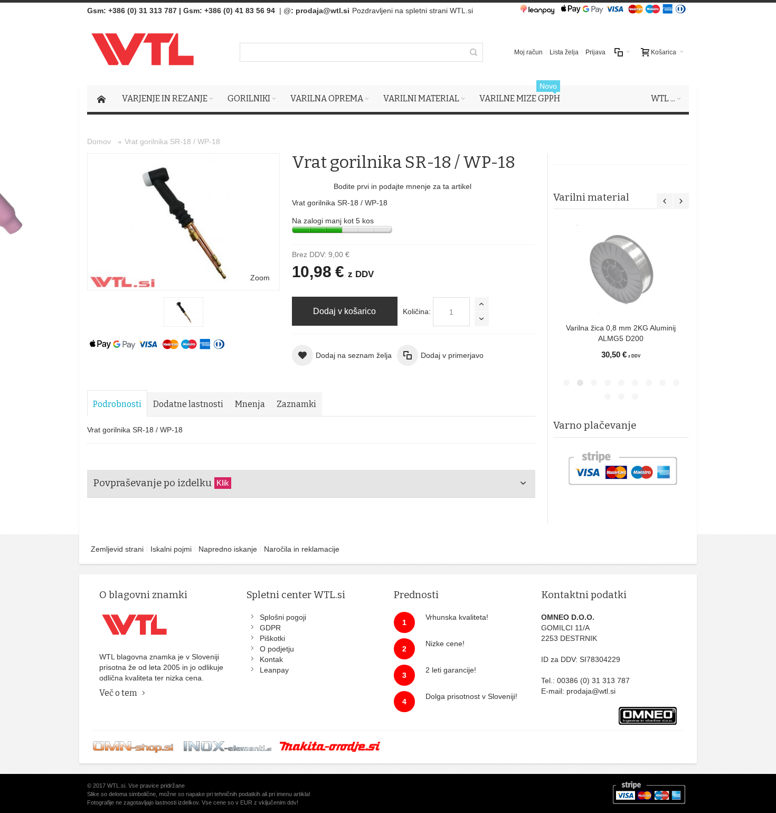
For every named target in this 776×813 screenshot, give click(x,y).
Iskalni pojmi (171, 549)
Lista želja (564, 52)
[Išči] (473, 52)
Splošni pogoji (283, 617)
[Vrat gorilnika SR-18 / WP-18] (183, 312)
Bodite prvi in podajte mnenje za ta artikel (402, 186)
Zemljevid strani (117, 549)
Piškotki (272, 638)
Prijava (595, 52)
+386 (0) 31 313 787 (142, 10)
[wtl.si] (146, 52)
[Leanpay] (537, 10)
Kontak (271, 659)
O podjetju (277, 649)
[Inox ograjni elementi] (227, 746)
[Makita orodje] (330, 746)
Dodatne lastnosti (188, 404)
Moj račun (528, 52)
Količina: (417, 311)
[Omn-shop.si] (133, 746)
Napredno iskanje (227, 549)
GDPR (270, 627)
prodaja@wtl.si (322, 10)
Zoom (260, 277)
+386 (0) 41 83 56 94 (239, 10)
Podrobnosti (117, 404)
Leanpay (274, 670)
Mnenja (250, 404)
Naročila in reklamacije (301, 549)
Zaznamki (296, 404)
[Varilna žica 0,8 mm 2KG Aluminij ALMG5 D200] (621, 270)
